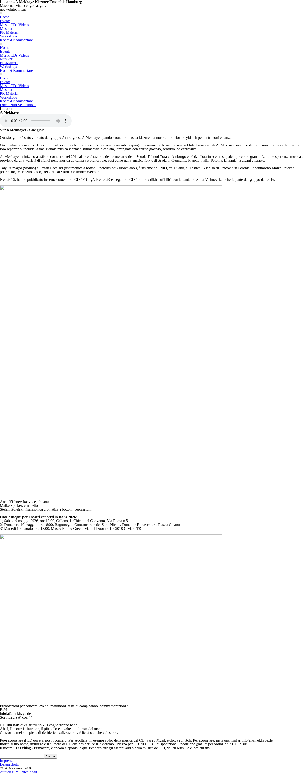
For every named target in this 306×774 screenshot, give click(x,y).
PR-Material (9, 32)
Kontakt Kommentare (16, 40)
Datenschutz (9, 764)
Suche (50, 756)
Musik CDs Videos (14, 25)
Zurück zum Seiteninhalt (18, 772)
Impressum (8, 760)
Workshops (8, 36)
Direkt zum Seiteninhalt (18, 105)
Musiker (6, 28)
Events (5, 21)
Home (4, 17)
